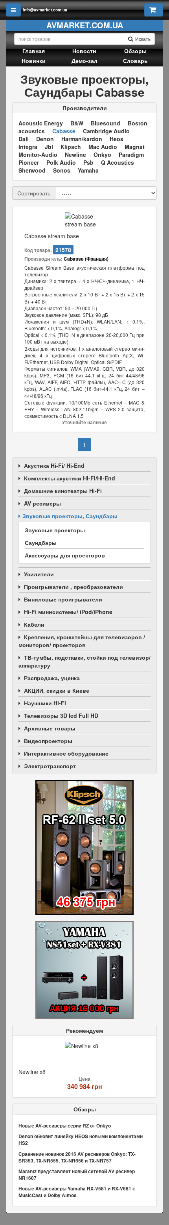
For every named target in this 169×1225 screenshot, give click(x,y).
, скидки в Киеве (56, 690)
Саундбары (41, 542)
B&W (76, 123)
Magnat (135, 147)
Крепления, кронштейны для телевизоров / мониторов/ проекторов (81, 641)
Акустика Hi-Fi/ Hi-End (54, 465)
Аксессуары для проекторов (65, 555)
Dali (23, 139)
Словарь (135, 60)
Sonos (61, 170)
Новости (84, 51)
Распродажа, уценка (52, 678)
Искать (143, 38)
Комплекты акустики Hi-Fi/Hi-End (69, 478)
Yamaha (88, 170)
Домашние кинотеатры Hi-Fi (63, 491)
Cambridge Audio (106, 131)
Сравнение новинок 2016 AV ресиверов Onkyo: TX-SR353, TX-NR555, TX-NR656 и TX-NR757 (77, 1157)
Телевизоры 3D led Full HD (61, 715)
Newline (75, 154)
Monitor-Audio (37, 154)
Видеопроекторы (48, 741)
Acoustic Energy (40, 123)
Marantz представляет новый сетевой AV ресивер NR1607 (76, 1174)
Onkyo (102, 154)
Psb (88, 162)
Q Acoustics (117, 162)
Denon (45, 139)
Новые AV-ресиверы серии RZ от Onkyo (64, 1125)
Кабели (34, 624)
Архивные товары (49, 728)
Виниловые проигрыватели (63, 599)
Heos (116, 139)
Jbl (49, 147)
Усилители (39, 574)
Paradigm (131, 154)
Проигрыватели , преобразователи (73, 586)
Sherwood (32, 170)
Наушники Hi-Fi (45, 703)
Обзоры (135, 51)
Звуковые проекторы (55, 530)
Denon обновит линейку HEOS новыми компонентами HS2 (80, 1139)
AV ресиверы (42, 503)
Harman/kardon (81, 139)
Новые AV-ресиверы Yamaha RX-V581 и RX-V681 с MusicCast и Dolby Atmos (76, 1192)
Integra (27, 147)
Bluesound (105, 123)
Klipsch (71, 147)
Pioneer (28, 162)
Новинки (34, 60)
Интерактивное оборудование (66, 753)
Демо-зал (84, 60)
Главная (33, 51)
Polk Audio (61, 162)
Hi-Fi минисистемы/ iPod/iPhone (68, 612)
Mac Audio (102, 147)
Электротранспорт (50, 766)
